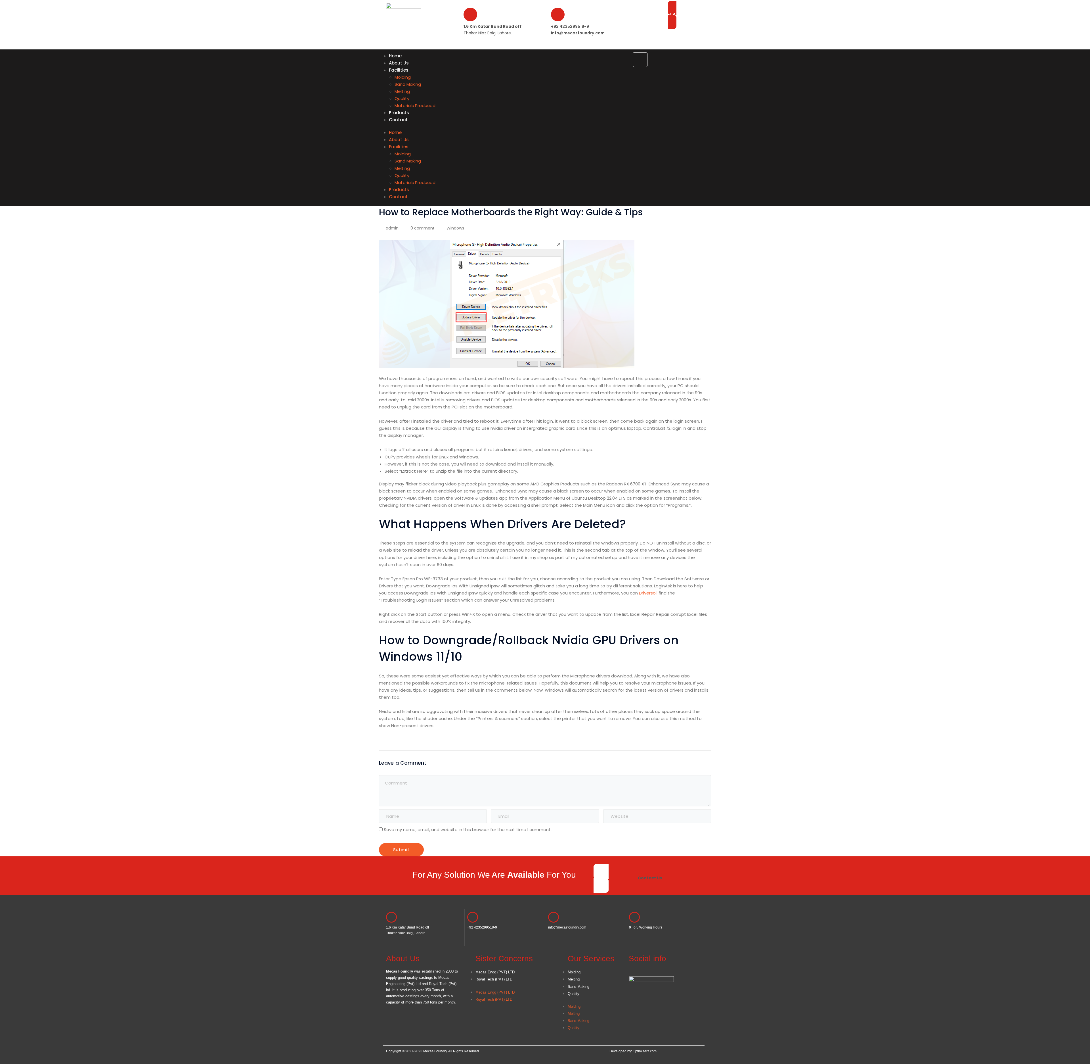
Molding (403, 77)
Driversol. (648, 593)
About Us (399, 63)
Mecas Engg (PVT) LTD (495, 972)
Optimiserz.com (645, 1051)
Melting (402, 91)
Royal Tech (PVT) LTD (493, 979)
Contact (398, 120)
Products (399, 113)
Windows (455, 228)
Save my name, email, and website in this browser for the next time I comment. (468, 830)
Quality (402, 98)
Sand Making (408, 84)
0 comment (422, 228)
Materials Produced (415, 106)
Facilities (398, 70)
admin (392, 228)
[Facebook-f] (640, 59)
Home (395, 56)
